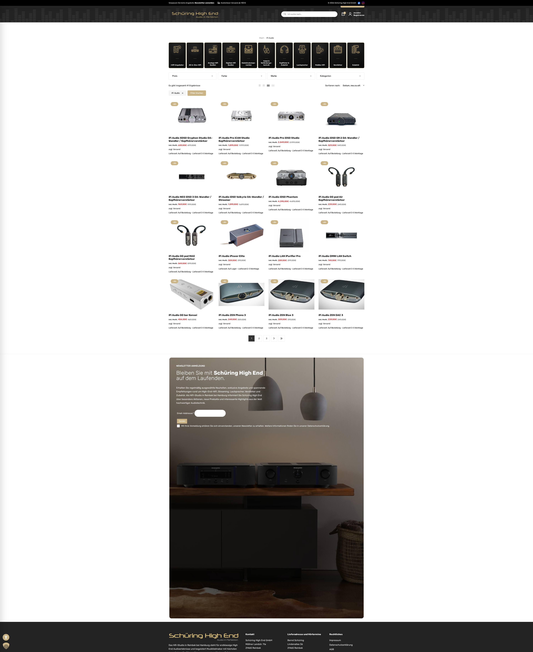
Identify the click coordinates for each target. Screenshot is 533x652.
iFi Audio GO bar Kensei (183, 315)
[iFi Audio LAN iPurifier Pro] (291, 235)
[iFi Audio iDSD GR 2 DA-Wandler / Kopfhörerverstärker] (341, 117)
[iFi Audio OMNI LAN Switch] (341, 235)
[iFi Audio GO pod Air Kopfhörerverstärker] (341, 176)
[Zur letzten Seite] (281, 338)
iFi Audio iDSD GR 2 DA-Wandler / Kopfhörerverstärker (339, 139)
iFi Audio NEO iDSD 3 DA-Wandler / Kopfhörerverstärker (190, 199)
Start (261, 38)
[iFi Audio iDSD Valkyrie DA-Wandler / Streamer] (241, 176)
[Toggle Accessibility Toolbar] (6, 637)
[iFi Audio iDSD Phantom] (291, 176)
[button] (191, 3)
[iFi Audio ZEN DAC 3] (341, 294)
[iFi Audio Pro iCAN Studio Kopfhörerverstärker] (241, 117)
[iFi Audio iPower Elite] (241, 235)
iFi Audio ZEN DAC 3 (331, 315)
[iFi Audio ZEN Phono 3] (241, 294)
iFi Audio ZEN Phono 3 (232, 315)
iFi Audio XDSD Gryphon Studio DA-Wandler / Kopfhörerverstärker (190, 139)
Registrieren (359, 15)
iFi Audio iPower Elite (232, 256)
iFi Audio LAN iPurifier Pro (285, 256)
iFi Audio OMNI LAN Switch (335, 256)
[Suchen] (285, 14)
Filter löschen (196, 93)
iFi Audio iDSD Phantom (283, 197)
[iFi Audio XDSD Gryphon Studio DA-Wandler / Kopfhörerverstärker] (191, 117)
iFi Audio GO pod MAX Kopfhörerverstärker (182, 258)
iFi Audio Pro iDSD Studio (284, 138)
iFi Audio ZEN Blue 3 (281, 315)
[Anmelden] (350, 14)
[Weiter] (274, 338)
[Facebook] (359, 3)
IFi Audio (176, 93)
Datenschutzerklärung (318, 426)
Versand (176, 149)
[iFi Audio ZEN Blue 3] (291, 294)
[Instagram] (363, 3)
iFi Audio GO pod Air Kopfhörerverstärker (332, 199)
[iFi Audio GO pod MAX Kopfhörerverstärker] (191, 235)
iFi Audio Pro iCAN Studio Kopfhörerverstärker (234, 139)
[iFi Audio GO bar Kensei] (191, 294)
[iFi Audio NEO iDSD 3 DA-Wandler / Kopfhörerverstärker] (191, 176)
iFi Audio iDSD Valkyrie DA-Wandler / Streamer (241, 199)
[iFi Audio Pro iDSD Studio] (291, 117)
